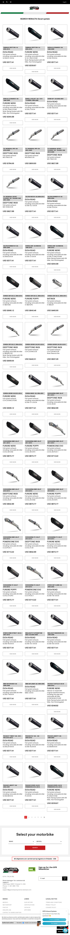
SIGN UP (64, 878)
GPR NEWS (27, 910)
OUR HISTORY (28, 902)
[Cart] (10, 2)
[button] (65, 930)
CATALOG (27, 907)
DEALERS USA (7, 910)
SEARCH (35, 847)
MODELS (5, 902)
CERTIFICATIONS (29, 905)
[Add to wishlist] (20, 27)
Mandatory (19, 922)
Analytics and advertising (31, 922)
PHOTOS (5, 907)
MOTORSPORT (7, 905)
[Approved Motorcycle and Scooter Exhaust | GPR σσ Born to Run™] (34, 10)
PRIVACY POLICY (51, 905)
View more (13, 68)
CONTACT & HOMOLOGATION (12, 912)
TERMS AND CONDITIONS (54, 902)
